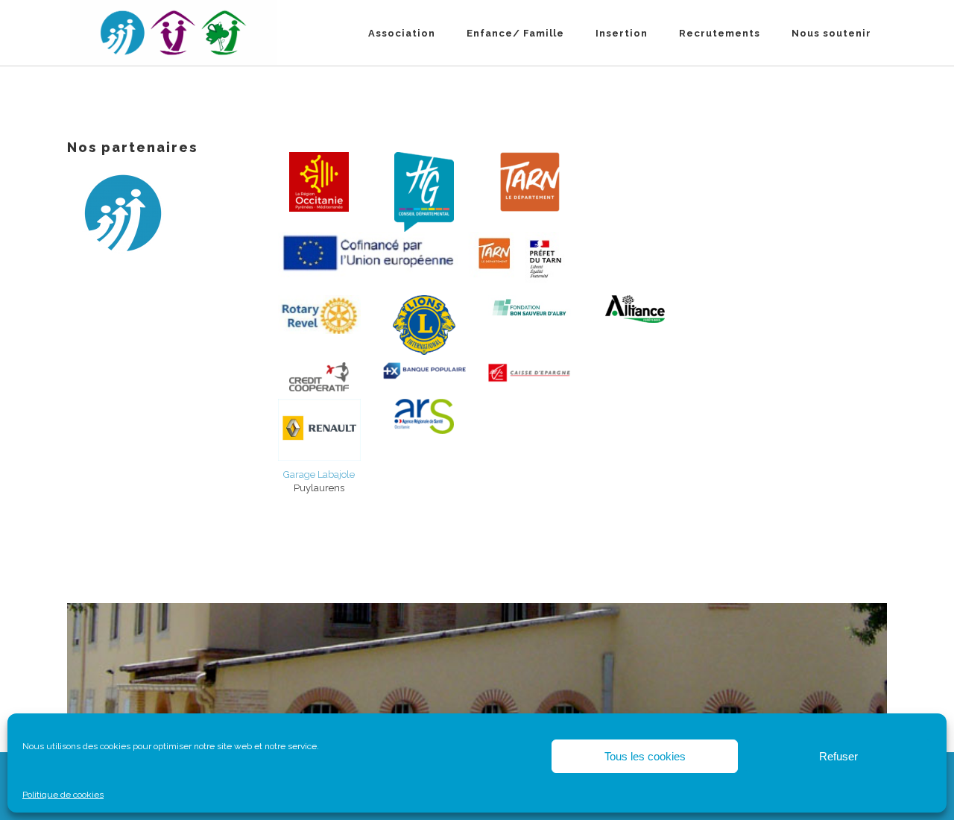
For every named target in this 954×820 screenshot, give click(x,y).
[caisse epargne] (529, 372)
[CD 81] (530, 182)
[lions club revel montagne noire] (424, 325)
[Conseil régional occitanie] (319, 182)
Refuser (838, 756)
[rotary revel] (319, 314)
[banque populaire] (424, 372)
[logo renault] (319, 430)
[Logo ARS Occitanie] (424, 416)
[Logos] (425, 260)
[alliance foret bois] (635, 309)
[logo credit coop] (319, 376)
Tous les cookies (645, 756)
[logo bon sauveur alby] (529, 307)
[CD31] (424, 192)
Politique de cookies (63, 794)
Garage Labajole (319, 474)
